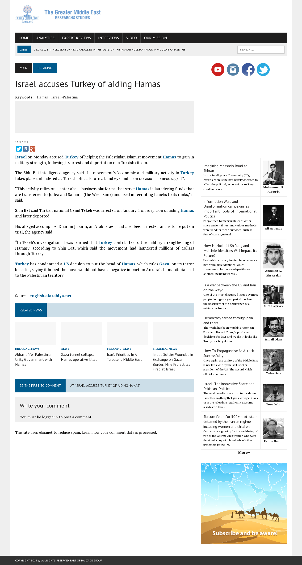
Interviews (108, 37)
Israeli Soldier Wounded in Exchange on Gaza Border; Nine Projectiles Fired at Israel (173, 361)
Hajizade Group (91, 560)
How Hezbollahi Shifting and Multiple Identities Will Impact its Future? (230, 250)
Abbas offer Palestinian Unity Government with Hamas (33, 359)
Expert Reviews (76, 37)
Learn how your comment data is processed (119, 432)
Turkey (71, 157)
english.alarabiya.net (50, 295)
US (66, 264)
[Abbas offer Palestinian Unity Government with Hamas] (35, 341)
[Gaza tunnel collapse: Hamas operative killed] (81, 341)
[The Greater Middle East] (58, 14)
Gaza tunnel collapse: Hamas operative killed (79, 357)
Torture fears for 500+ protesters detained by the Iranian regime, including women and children (230, 421)
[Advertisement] (201, 15)
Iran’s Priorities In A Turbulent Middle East (124, 357)
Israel (21, 157)
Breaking (22, 348)
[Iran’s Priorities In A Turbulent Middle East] (127, 341)
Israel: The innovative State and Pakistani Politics (228, 386)
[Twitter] (19, 149)
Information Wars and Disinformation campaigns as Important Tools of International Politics (229, 208)
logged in (50, 417)
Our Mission (155, 37)
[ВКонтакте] (26, 149)
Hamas (42, 97)
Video (131, 37)
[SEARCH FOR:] (261, 49)
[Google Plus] (32, 149)
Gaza (164, 264)
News (35, 348)
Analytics (45, 37)
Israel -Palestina (64, 97)
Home (24, 37)
